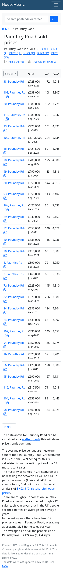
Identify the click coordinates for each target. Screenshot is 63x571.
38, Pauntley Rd (14, 81)
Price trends (16, 62)
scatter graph (31, 439)
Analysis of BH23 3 (44, 62)
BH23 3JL (15, 53)
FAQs (5, 566)
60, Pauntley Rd (14, 104)
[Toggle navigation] (56, 4)
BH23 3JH (42, 49)
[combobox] (26, 19)
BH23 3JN (29, 53)
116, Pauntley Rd (14, 387)
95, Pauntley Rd (14, 376)
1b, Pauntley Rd (14, 354)
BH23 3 (6, 29)
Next (9, 427)
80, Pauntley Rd (14, 183)
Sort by (9, 73)
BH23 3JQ (43, 53)
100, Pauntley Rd (14, 138)
